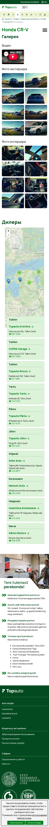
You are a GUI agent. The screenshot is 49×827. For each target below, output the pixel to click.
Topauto (7, 19)
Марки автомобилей (29, 19)
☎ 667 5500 (14, 334)
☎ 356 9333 (14, 540)
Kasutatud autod (9, 713)
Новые (16, 19)
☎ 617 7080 (14, 379)
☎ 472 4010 (14, 518)
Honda (43, 19)
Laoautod (6, 718)
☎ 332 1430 (14, 446)
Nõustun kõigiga (34, 823)
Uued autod (7, 709)
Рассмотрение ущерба (13, 743)
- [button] (8, 235)
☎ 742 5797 (14, 401)
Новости (6, 764)
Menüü (22, 7)
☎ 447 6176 (14, 423)
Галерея (19, 22)
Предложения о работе (13, 759)
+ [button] (8, 230)
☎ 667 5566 (15, 356)
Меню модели (45, 30)
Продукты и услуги (11, 738)
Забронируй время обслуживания (18, 734)
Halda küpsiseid (16, 823)
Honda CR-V (9, 22)
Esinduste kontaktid (30, 2)
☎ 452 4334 (14, 493)
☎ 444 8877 (14, 471)
